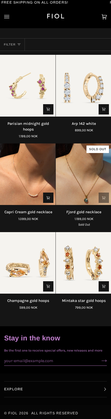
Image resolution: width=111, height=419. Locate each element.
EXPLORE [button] (13, 389)
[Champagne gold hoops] (28, 263)
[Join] (100, 360)
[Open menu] (12, 16)
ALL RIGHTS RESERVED (54, 413)
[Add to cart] (48, 109)
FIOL (13, 413)
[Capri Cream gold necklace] (28, 174)
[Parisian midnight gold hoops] (28, 85)
